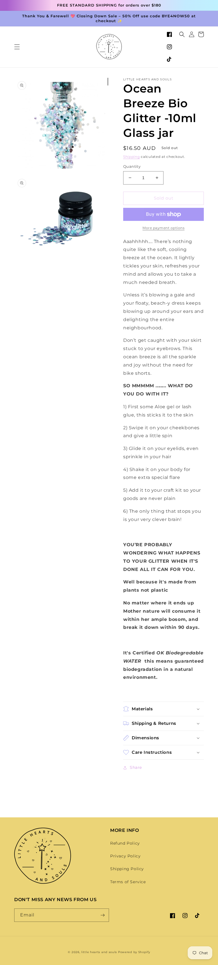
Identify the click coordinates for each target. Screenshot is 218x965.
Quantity (132, 166)
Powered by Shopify (134, 952)
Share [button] (136, 767)
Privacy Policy (125, 856)
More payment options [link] (163, 228)
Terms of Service (128, 881)
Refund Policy (125, 843)
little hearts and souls (99, 952)
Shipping (131, 156)
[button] (17, 47)
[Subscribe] (102, 915)
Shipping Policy (127, 868)
